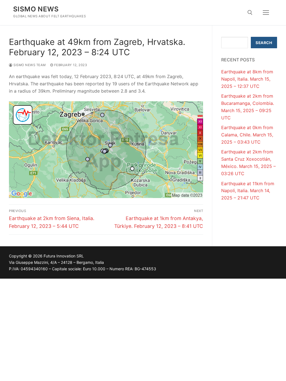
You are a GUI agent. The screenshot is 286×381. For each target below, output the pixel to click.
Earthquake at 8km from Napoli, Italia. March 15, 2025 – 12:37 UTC (247, 79)
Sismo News (36, 9)
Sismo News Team (29, 65)
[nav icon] (266, 12)
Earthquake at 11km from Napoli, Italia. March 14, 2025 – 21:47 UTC (247, 191)
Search (264, 42)
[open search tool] (249, 12)
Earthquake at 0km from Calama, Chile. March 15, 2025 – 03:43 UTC (247, 135)
